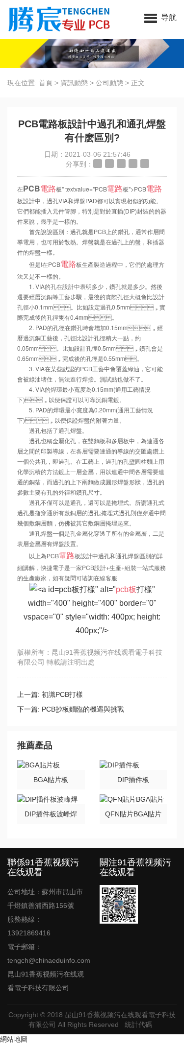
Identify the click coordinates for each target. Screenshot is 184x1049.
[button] (160, 17)
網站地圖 (13, 1039)
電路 (48, 188)
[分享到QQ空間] (109, 163)
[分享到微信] (133, 163)
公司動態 (109, 83)
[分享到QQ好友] (121, 163)
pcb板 (126, 589)
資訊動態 (74, 83)
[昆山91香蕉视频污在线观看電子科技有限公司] (55, 19)
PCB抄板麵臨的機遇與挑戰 (83, 709)
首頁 (46, 83)
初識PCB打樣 (62, 694)
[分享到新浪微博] (97, 163)
